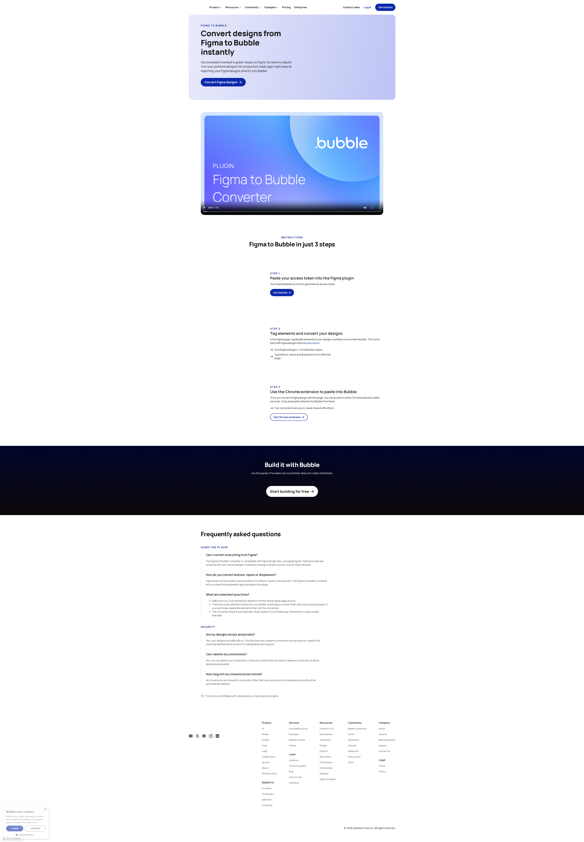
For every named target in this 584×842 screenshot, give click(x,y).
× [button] (45, 809)
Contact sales (351, 7)
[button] (26, 834)
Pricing (286, 7)
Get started (385, 7)
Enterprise (300, 7)
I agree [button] (14, 828)
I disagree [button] (35, 828)
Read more (32, 822)
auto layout (313, 343)
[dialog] (26, 822)
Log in (367, 7)
